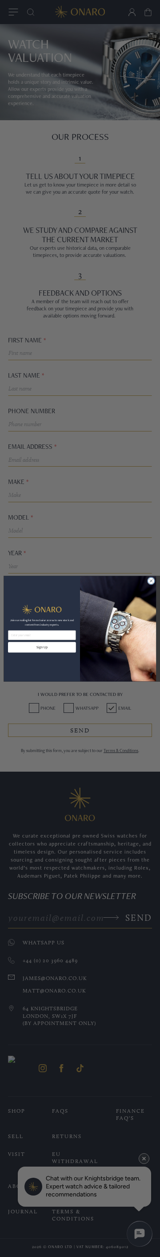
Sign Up (41, 647)
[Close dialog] (151, 580)
